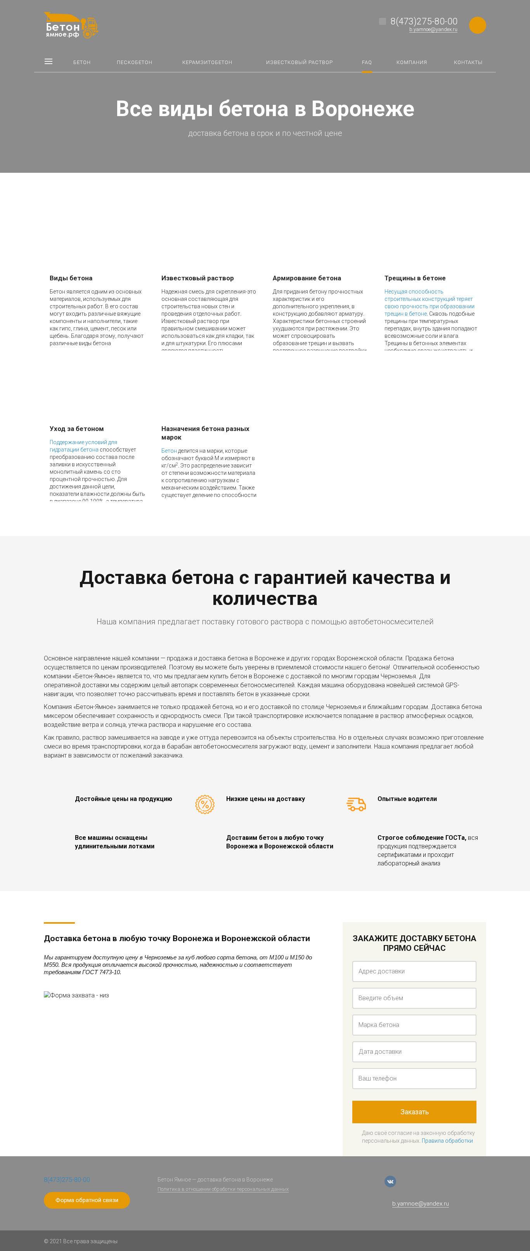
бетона (89, 450)
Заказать (414, 1112)
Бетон (169, 451)
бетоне (418, 314)
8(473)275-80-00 (424, 21)
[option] (265, 86)
